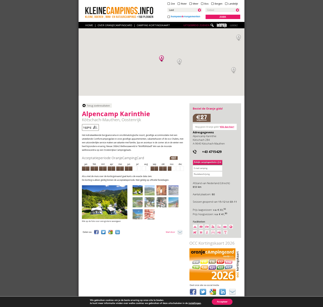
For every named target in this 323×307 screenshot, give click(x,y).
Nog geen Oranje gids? (214, 126)
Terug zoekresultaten (98, 105)
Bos (206, 3)
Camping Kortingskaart (153, 25)
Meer (195, 3)
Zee (173, 3)
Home (89, 25)
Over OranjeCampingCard (115, 25)
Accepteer (222, 301)
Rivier (184, 3)
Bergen (218, 3)
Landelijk (233, 3)
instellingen (194, 303)
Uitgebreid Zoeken (196, 25)
